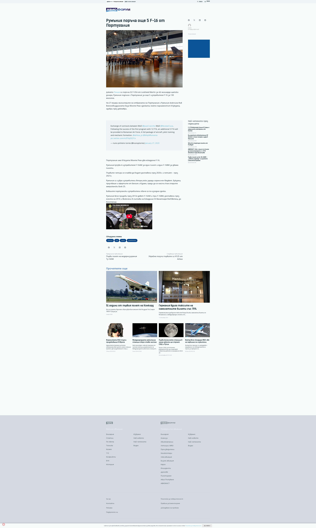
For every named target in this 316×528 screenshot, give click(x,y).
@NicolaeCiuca (166, 126)
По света (110, 442)
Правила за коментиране (170, 503)
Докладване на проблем (170, 508)
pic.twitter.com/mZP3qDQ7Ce (123, 138)
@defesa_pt (138, 135)
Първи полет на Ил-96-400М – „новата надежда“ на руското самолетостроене (198, 158)
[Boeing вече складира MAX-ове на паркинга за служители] (197, 337)
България (110, 434)
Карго (163, 464)
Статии (109, 438)
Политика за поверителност (172, 499)
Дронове (164, 472)
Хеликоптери (166, 453)
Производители (167, 449)
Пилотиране (166, 476)
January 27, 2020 (152, 143)
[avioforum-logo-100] (118, 10)
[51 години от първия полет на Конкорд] (131, 294)
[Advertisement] (199, 85)
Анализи (164, 438)
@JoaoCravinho (148, 126)
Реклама (109, 508)
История (110, 464)
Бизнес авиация (167, 461)
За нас (108, 499)
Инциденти (166, 468)
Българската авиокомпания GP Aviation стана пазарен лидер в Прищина (198, 137)
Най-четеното (139, 442)
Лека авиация (166, 457)
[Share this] (109, 247)
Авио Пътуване (167, 479)
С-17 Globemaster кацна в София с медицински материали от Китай (198, 129)
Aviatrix (189, 28)
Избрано (137, 434)
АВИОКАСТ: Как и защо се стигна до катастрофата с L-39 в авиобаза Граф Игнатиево (198, 150)
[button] (207, 1)
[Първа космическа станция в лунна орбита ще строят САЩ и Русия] (171, 339)
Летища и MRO (167, 445)
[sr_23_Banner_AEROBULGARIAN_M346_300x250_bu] (199, 49)
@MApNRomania (150, 135)
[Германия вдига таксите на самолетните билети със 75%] (184, 294)
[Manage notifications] (3, 524)
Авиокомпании (167, 442)
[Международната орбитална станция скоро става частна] (144, 337)
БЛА (107, 461)
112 (107, 453)
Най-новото (138, 438)
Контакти (110, 503)
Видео (135, 445)
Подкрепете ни (112, 512)
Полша (117, 92)
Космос (109, 449)
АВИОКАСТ (165, 483)
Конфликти (111, 457)
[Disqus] (158, 384)
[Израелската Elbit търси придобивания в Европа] (118, 337)
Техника (109, 445)
